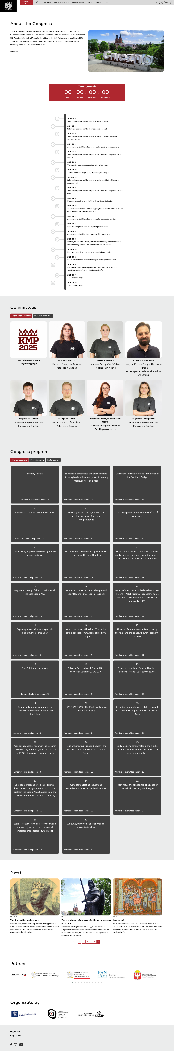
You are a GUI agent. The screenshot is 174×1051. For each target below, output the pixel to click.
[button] (36, 2)
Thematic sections (19, 460)
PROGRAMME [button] (78, 2)
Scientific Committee (42, 315)
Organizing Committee (21, 315)
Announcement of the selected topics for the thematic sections (93, 145)
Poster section (53, 460)
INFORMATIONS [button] (61, 2)
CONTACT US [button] (101, 2)
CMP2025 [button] (46, 2)
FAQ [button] (89, 2)
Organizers (15, 1031)
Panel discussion (37, 460)
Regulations (15, 1035)
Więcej (13, 51)
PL (156, 2)
